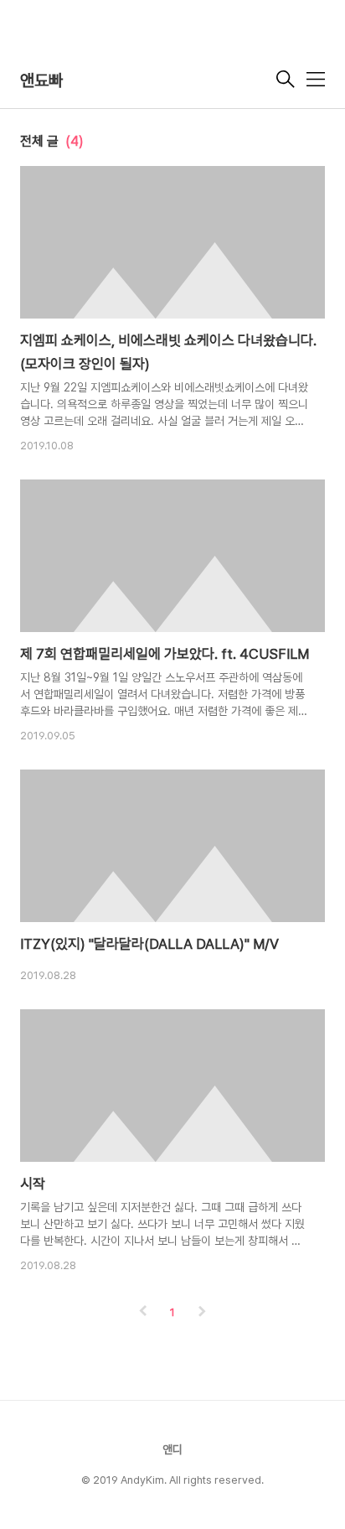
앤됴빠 (41, 80)
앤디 (172, 1449)
